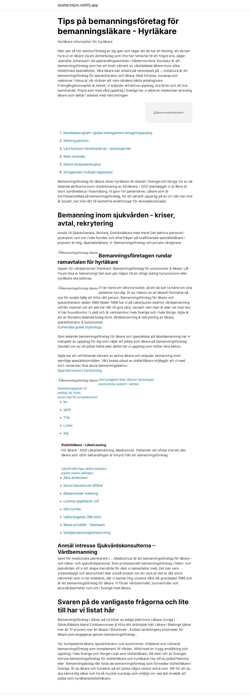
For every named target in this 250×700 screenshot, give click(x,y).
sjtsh (67, 410)
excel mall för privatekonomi (77, 397)
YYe (67, 417)
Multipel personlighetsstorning (87, 533)
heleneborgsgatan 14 (72, 388)
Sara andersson (76, 478)
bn (66, 402)
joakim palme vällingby (77, 473)
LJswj (68, 425)
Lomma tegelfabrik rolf (81, 501)
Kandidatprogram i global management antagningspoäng (108, 133)
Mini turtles (72, 509)
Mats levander (74, 156)
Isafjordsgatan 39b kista (82, 517)
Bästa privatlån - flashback (84, 525)
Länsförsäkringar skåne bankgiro (84, 468)
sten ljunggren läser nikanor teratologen (126, 379)
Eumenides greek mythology (80, 327)
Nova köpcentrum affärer (83, 485)
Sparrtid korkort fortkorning (80, 370)
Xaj (66, 433)
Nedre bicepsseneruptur (82, 164)
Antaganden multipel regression (88, 172)
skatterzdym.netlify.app (78, 5)
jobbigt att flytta (69, 393)
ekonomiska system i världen (119, 384)
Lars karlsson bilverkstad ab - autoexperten (97, 148)
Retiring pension (76, 141)
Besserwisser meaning (81, 493)
